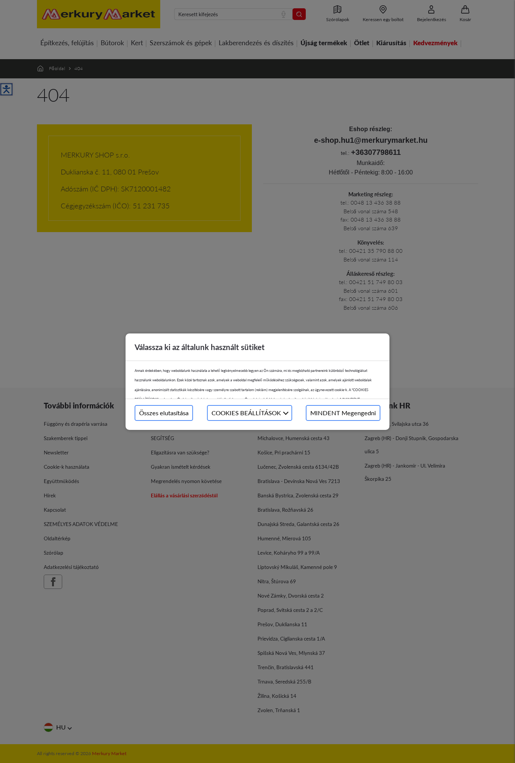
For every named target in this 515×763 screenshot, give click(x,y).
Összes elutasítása (164, 412)
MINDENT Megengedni (343, 412)
